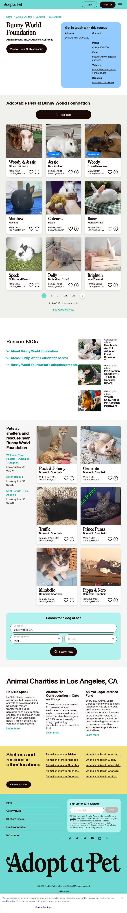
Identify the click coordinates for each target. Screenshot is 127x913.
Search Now (66, 651)
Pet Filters (65, 114)
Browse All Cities (18, 784)
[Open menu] (120, 5)
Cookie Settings (63, 891)
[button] (82, 295)
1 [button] (44, 295)
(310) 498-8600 (100, 47)
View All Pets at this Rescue (26, 48)
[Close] (122, 898)
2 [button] (51, 295)
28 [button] (65, 295)
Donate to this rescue (103, 82)
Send (111, 809)
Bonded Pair (54, 154)
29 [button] (73, 295)
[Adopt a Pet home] (13, 5)
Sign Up (107, 4)
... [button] (58, 295)
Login (89, 4)
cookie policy (8, 901)
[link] (26, 48)
